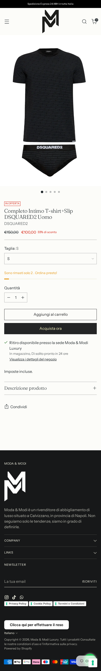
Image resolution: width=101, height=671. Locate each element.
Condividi (18, 406)
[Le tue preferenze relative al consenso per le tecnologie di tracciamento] (92, 662)
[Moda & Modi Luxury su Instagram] (7, 598)
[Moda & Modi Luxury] (50, 21)
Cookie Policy (42, 603)
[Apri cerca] (84, 21)
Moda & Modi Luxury (44, 639)
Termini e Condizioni (71, 603)
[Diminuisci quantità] (8, 297)
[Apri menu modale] (7, 21)
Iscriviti (89, 581)
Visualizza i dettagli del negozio (33, 359)
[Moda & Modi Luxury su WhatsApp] (22, 598)
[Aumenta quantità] (23, 297)
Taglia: (11, 248)
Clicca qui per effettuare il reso (36, 625)
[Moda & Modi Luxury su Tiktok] (14, 598)
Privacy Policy (17, 603)
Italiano (9, 633)
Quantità (12, 288)
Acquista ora (50, 328)
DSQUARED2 (16, 223)
